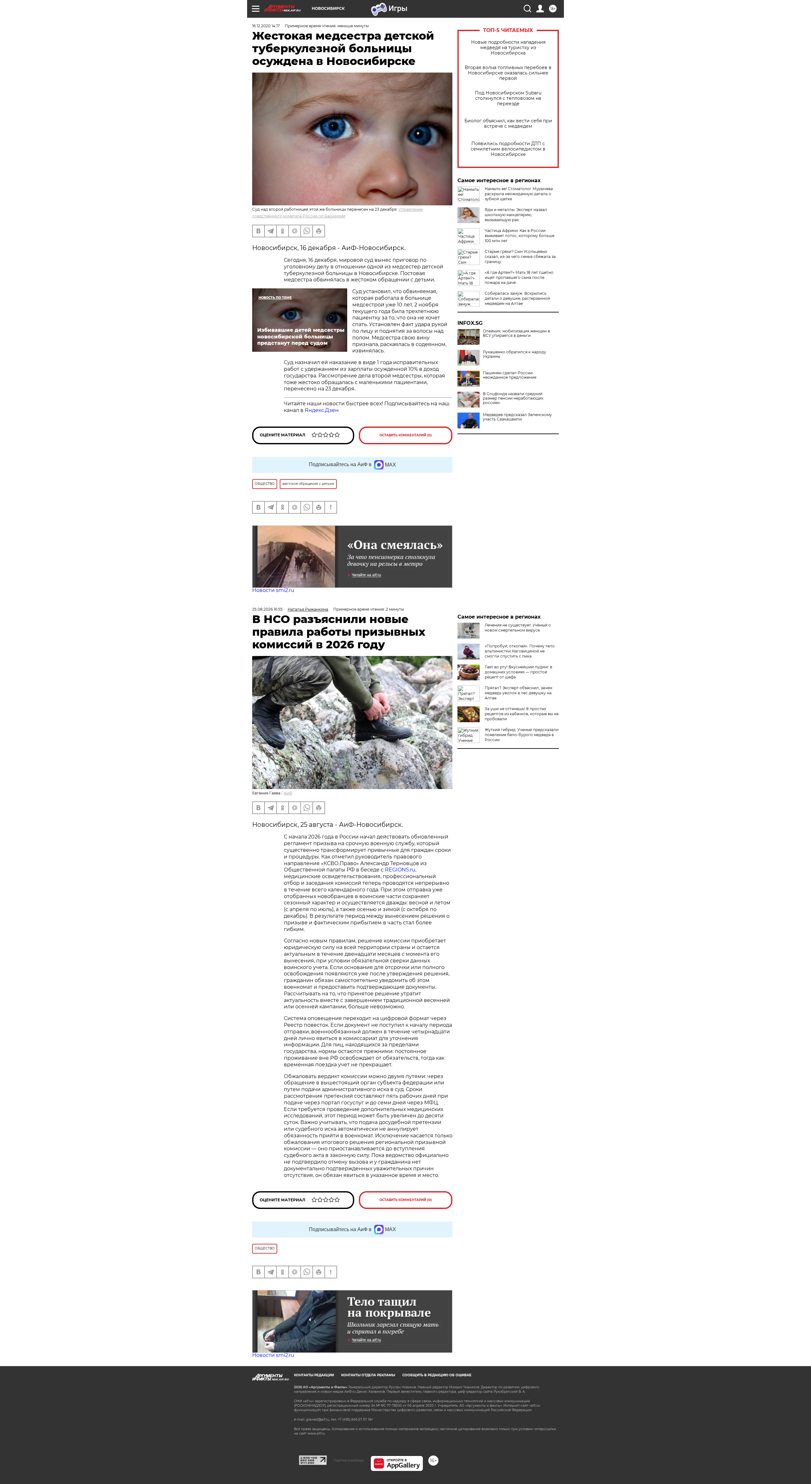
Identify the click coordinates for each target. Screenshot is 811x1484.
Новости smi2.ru (273, 590)
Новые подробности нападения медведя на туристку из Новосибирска (508, 48)
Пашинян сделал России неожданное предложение (509, 375)
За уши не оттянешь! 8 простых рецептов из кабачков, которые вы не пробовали (522, 713)
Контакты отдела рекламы (368, 1375)
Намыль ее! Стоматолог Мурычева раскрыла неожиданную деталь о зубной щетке (519, 193)
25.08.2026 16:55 (267, 609)
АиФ (288, 793)
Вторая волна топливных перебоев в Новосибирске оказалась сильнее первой (508, 73)
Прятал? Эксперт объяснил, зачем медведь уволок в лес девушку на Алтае (518, 692)
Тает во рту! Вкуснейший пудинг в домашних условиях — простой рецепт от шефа (518, 672)
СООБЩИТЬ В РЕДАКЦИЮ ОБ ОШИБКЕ (436, 1375)
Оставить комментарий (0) (406, 435)
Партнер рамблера (349, 1460)
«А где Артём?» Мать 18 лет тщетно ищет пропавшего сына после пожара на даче (519, 277)
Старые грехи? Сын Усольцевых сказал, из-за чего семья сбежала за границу (520, 256)
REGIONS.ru (400, 870)
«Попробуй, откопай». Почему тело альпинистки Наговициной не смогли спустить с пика (520, 651)
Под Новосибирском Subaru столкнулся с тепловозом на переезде (508, 98)
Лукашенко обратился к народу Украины (514, 354)
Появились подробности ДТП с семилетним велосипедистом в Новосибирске (508, 149)
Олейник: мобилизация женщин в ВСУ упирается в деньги (516, 333)
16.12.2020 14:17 (266, 25)
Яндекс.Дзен (322, 410)
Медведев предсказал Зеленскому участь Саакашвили (517, 417)
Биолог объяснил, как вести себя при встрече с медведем (508, 123)
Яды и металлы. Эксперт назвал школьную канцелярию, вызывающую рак (516, 214)
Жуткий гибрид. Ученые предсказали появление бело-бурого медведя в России (522, 734)
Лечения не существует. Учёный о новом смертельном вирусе (518, 628)
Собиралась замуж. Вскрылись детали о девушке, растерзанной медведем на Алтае (517, 298)
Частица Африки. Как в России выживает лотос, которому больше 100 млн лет (519, 235)
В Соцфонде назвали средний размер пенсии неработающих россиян (513, 398)
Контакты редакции (314, 1375)
